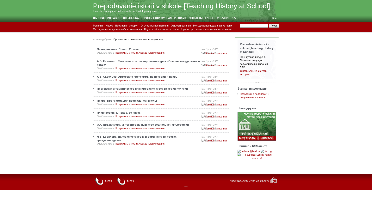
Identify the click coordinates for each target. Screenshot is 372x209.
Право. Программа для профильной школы (127, 100)
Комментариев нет (216, 53)
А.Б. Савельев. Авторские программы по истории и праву (137, 76)
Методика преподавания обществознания (117, 29)
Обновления (102, 18)
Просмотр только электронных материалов (206, 29)
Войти (275, 18)
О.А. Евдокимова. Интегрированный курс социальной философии (143, 124)
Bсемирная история (126, 25)
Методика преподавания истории (212, 25)
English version (216, 18)
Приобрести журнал (157, 18)
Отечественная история (155, 25)
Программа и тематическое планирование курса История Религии (142, 88)
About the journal (126, 18)
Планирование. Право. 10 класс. (119, 112)
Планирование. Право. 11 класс (118, 49)
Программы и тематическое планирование (138, 39)
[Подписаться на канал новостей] (257, 156)
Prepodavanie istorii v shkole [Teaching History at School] (181, 6)
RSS (233, 18)
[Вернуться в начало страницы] (126, 181)
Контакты (196, 18)
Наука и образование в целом (161, 29)
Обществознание (181, 25)
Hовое (109, 25)
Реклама (180, 18)
